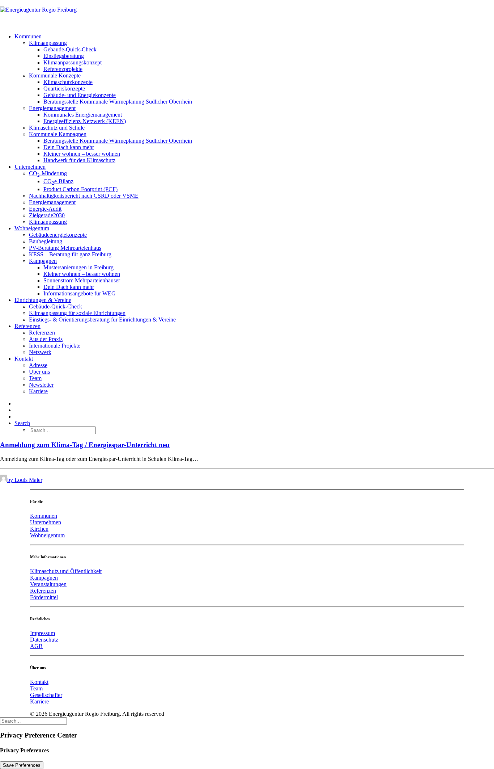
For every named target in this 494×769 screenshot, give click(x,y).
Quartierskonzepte (64, 88)
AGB (36, 646)
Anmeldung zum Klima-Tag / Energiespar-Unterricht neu (85, 445)
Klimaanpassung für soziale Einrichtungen (77, 313)
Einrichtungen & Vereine (42, 300)
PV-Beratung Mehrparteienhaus (65, 248)
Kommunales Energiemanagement (82, 115)
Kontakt (23, 359)
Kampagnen (43, 261)
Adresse (38, 365)
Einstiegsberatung (63, 56)
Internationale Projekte (54, 346)
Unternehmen (30, 167)
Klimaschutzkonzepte (68, 82)
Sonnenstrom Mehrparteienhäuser (81, 280)
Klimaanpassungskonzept (72, 62)
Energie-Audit (45, 209)
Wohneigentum (31, 228)
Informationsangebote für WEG (79, 293)
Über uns (39, 372)
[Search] (33, 721)
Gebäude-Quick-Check (70, 49)
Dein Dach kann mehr (68, 147)
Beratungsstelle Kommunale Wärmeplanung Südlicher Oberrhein (117, 101)
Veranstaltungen (48, 584)
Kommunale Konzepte (55, 75)
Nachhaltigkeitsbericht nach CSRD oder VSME (84, 196)
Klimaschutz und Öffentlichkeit (66, 571)
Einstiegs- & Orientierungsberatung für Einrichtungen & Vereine (102, 319)
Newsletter (41, 385)
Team (35, 378)
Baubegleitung (45, 241)
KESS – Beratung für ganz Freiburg (70, 254)
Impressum (42, 633)
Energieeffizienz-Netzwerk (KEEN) (84, 121)
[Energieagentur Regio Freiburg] (247, 14)
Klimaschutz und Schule (57, 128)
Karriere (38, 391)
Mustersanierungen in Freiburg (78, 267)
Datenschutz (44, 639)
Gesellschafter (46, 695)
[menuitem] (254, 98)
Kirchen (39, 529)
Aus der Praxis (46, 339)
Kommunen (28, 36)
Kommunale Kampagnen (57, 134)
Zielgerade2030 (47, 215)
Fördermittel (44, 597)
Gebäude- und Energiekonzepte (79, 95)
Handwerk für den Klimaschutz (79, 160)
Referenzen (27, 326)
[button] (22, 423)
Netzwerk (40, 352)
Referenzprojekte (62, 69)
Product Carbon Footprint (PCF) (80, 189)
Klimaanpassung (48, 43)
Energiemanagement (52, 108)
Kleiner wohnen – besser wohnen (81, 154)
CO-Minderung (48, 173)
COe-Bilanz (58, 181)
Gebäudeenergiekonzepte (58, 235)
